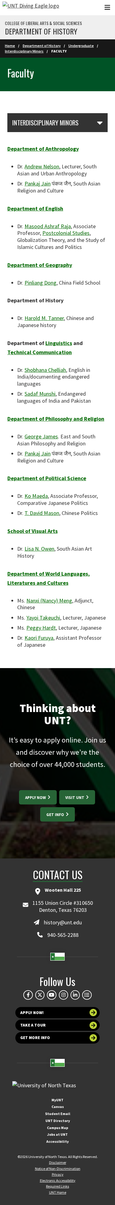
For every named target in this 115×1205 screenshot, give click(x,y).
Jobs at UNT (57, 1134)
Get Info (55, 814)
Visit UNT (75, 797)
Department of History (41, 31)
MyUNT (57, 1100)
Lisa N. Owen (39, 548)
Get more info (35, 1037)
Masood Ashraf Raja (48, 226)
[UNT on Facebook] (28, 994)
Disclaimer (57, 1162)
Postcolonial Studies (66, 232)
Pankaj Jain (38, 183)
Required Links (57, 1186)
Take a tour (33, 1025)
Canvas (58, 1106)
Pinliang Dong (40, 282)
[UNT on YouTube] (51, 994)
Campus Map (57, 1127)
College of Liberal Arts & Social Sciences (43, 23)
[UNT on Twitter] (39, 994)
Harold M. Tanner (44, 318)
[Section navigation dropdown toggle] (100, 122)
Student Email (57, 1113)
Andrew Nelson (42, 166)
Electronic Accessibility (57, 1180)
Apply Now (36, 797)
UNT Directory (57, 1120)
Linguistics (58, 343)
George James (41, 436)
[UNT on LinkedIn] (75, 994)
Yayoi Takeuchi (43, 617)
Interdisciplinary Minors (24, 51)
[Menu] (107, 7)
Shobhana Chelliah (45, 369)
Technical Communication (39, 352)
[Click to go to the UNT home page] (30, 8)
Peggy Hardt (41, 627)
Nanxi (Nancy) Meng (49, 600)
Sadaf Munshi (40, 393)
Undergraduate (81, 45)
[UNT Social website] (86, 994)
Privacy (57, 1174)
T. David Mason (42, 512)
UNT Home (57, 1192)
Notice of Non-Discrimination (57, 1168)
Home (10, 45)
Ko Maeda (36, 495)
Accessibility (57, 1141)
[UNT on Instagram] (63, 994)
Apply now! (32, 1012)
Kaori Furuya (39, 637)
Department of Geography (39, 264)
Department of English (35, 208)
